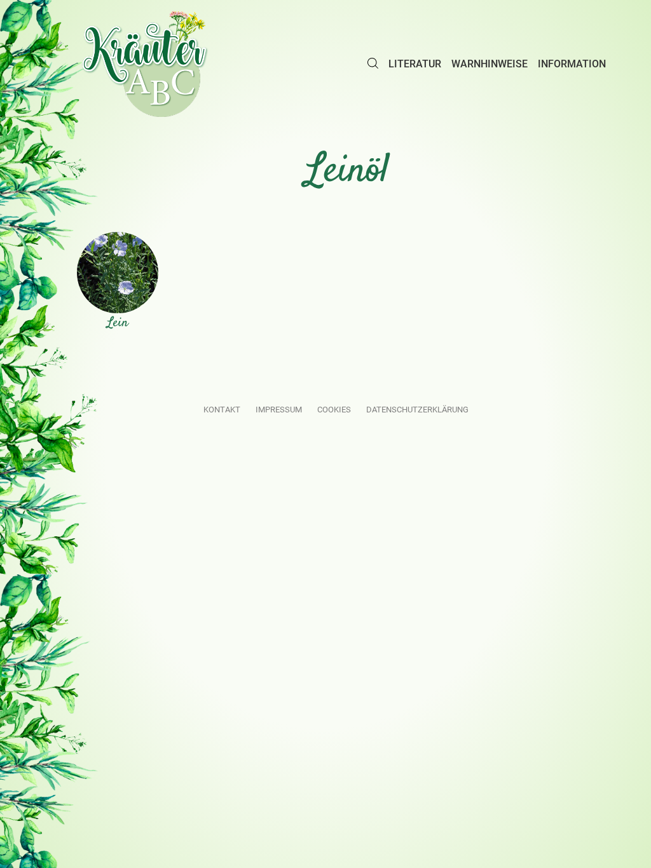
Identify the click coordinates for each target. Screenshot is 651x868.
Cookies (334, 409)
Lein (117, 323)
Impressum (279, 409)
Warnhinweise (489, 64)
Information (572, 64)
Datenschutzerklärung (417, 409)
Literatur (414, 64)
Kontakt (221, 409)
